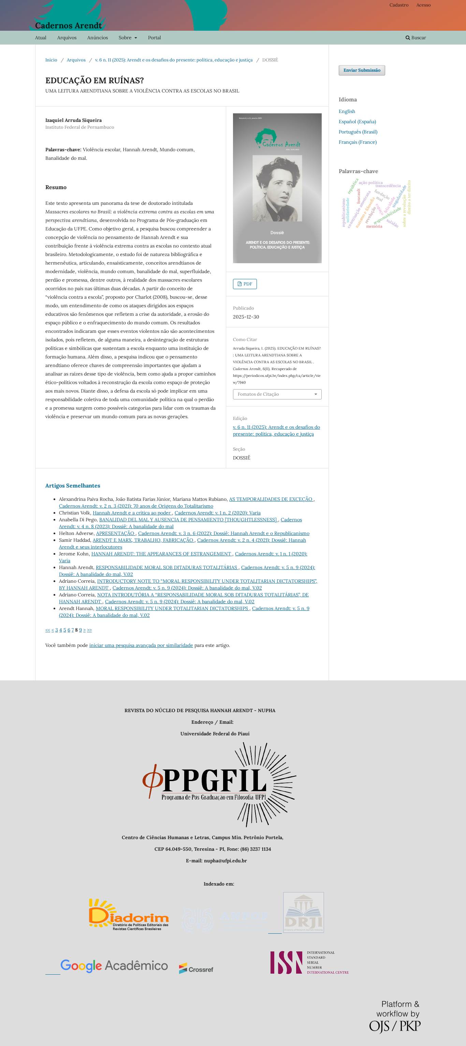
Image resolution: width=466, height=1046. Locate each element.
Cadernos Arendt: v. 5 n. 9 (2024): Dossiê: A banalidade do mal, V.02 (187, 588)
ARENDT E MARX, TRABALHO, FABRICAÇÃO (143, 540)
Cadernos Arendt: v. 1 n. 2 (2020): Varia (218, 513)
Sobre (126, 37)
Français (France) (358, 142)
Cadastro (399, 5)
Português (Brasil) (358, 132)
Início (51, 60)
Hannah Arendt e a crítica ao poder (132, 513)
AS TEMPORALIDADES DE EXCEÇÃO (271, 499)
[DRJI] (303, 931)
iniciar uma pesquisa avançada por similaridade (141, 645)
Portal (154, 37)
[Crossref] (196, 972)
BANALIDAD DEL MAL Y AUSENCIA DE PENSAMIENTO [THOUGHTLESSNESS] (188, 520)
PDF (247, 284)
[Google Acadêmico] (106, 972)
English (347, 111)
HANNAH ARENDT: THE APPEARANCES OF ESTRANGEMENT (161, 554)
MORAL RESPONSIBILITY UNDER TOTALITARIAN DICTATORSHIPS (172, 608)
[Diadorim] (129, 931)
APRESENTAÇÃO (115, 533)
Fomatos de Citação (258, 394)
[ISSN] (310, 972)
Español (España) (357, 121)
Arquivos (66, 37)
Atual (40, 37)
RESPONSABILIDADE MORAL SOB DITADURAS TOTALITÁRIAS (167, 567)
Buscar (418, 37)
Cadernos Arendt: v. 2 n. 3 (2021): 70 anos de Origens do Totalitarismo (136, 506)
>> (89, 630)
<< (47, 630)
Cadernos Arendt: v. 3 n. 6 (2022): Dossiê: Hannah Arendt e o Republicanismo (223, 533)
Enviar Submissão (362, 70)
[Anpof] (231, 931)
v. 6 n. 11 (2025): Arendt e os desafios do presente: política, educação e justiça (174, 60)
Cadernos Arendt (68, 25)
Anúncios (97, 37)
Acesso (424, 5)
